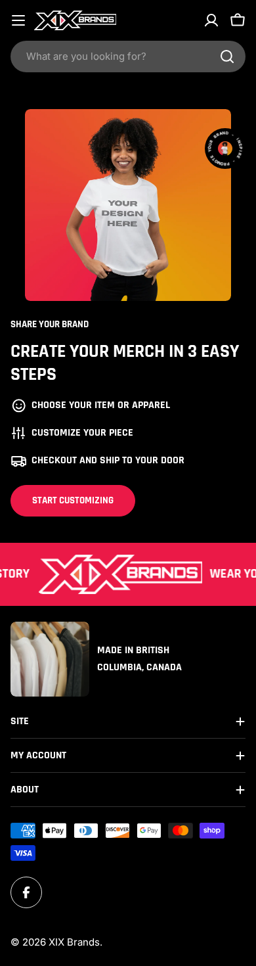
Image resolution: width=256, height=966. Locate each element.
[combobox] (128, 56)
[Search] (227, 56)
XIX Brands (74, 942)
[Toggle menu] (18, 20)
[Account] (211, 20)
